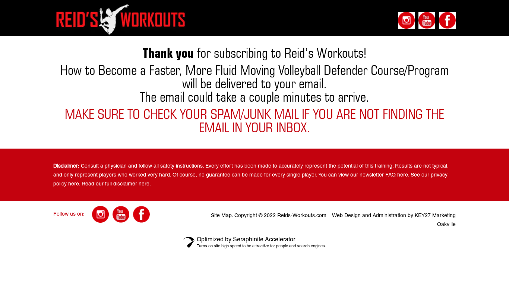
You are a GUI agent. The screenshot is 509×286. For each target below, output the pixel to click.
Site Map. (222, 215)
